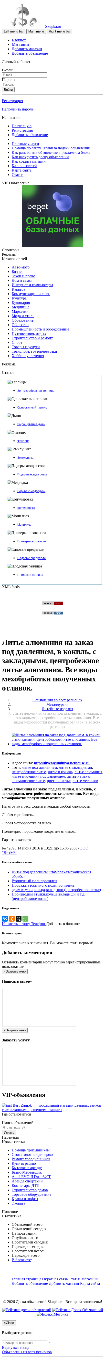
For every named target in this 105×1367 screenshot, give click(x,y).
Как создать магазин (29, 161)
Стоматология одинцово (32, 1154)
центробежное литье (29, 772)
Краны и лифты (25, 1199)
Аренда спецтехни (27, 1181)
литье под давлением (39, 767)
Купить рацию (24, 1163)
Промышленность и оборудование (40, 329)
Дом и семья (22, 280)
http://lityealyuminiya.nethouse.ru (62, 763)
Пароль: (8, 80)
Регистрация (12, 101)
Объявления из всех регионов (27, 1352)
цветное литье (59, 781)
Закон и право (23, 276)
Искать (9, 1132)
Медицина (20, 307)
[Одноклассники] (12, 919)
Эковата (18, 1203)
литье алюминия (88, 772)
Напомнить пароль (17, 109)
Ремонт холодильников (31, 1159)
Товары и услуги (26, 347)
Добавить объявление (30, 53)
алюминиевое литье (28, 781)
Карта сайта (22, 170)
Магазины (20, 44)
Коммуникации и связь (31, 294)
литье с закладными (75, 767)
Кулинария (21, 302)
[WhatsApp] (25, 919)
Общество (20, 325)
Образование (22, 320)
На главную (22, 126)
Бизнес (17, 271)
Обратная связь (55, 1279)
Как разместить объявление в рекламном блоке (51, 152)
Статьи (17, 175)
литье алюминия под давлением (38, 776)
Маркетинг (21, 311)
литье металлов (85, 781)
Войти (8, 90)
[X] (18, 919)
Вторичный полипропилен (34, 881)
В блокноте (21, 1260)
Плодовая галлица (30, 575)
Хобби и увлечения (28, 356)
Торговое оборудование (31, 1194)
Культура (19, 298)
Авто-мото (21, 267)
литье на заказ (79, 776)
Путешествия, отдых (29, 333)
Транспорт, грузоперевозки (34, 351)
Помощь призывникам (31, 1150)
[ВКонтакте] (5, 919)
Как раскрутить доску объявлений (40, 157)
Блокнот (19, 40)
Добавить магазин (27, 49)
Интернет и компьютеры (32, 285)
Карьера (18, 289)
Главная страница (27, 1279)
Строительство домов (30, 1190)
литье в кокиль (60, 772)
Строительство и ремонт (32, 338)
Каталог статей (24, 166)
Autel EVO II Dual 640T (31, 1177)
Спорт (17, 342)
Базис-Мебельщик (27, 1172)
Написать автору (16, 924)
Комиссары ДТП (26, 1185)
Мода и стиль (23, 316)
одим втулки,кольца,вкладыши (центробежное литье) (56, 890)
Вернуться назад (15, 1347)
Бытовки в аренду (27, 1168)
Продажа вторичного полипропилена (43, 885)
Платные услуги (25, 143)
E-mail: (7, 70)
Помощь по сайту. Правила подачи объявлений (51, 148)
